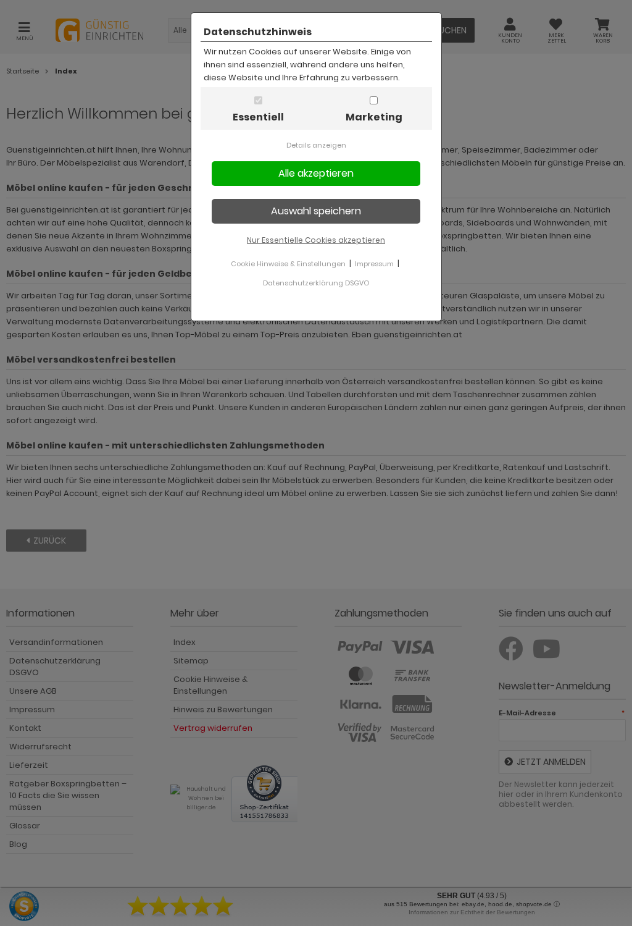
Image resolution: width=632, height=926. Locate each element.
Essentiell (258, 117)
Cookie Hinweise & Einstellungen (288, 264)
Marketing (374, 117)
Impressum (374, 264)
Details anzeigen (316, 145)
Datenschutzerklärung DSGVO (316, 283)
